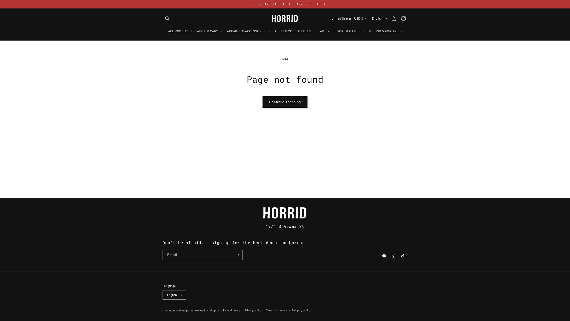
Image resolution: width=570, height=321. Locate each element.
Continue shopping (285, 102)
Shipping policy (301, 310)
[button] (167, 18)
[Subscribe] (237, 255)
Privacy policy (253, 310)
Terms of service (276, 310)
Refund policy (231, 310)
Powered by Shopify (206, 310)
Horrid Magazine (183, 310)
